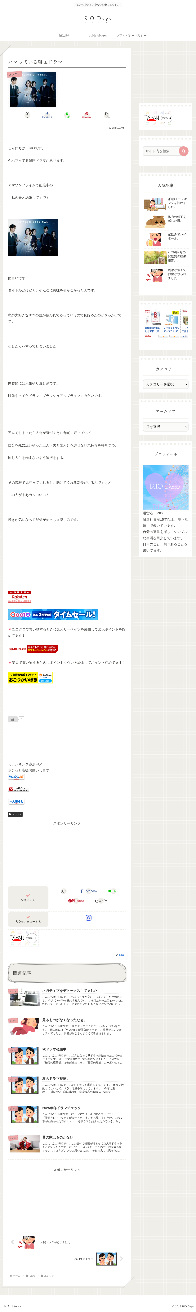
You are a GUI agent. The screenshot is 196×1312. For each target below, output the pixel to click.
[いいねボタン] (13, 719)
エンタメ (16, 814)
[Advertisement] (67, 853)
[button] (106, 115)
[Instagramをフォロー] (88, 918)
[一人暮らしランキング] (18, 789)
